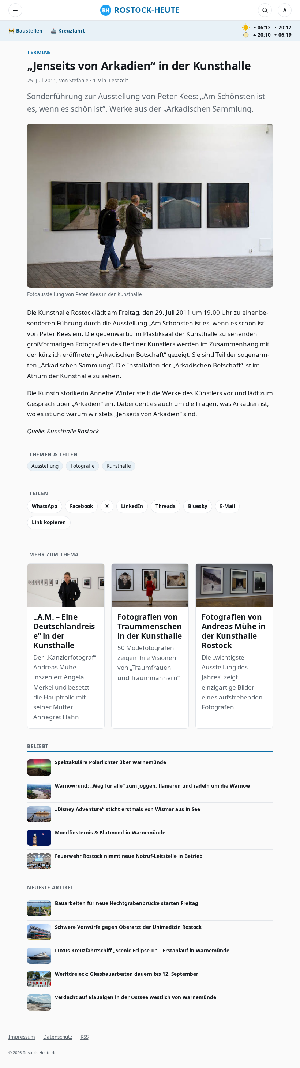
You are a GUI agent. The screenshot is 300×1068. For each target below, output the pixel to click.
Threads (165, 506)
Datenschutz (57, 1037)
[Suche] (265, 10)
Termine (39, 52)
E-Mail (227, 506)
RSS (84, 1037)
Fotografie (83, 466)
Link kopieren (49, 522)
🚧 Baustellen (25, 30)
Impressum (21, 1037)
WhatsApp (44, 506)
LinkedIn (132, 506)
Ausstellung (45, 466)
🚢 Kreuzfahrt (67, 30)
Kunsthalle (118, 466)
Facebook (81, 506)
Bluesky (197, 506)
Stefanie (79, 80)
